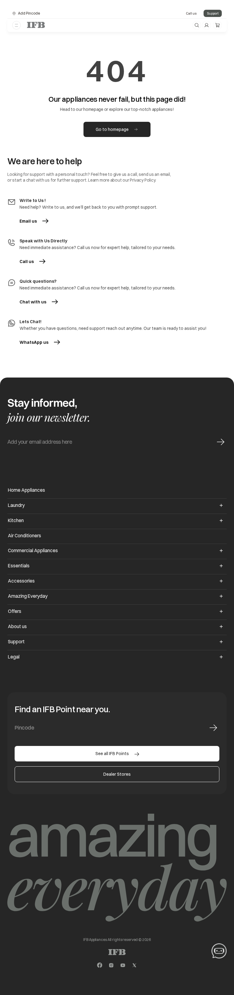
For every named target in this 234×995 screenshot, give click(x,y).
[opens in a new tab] (99, 965)
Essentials (19, 566)
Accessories (21, 581)
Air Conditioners (24, 536)
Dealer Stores (117, 774)
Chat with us (33, 302)
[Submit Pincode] (213, 728)
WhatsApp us (39, 342)
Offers (14, 611)
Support (212, 13)
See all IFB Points (112, 753)
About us (17, 626)
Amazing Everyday (28, 596)
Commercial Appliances (33, 550)
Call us (191, 13)
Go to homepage (112, 129)
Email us (28, 221)
